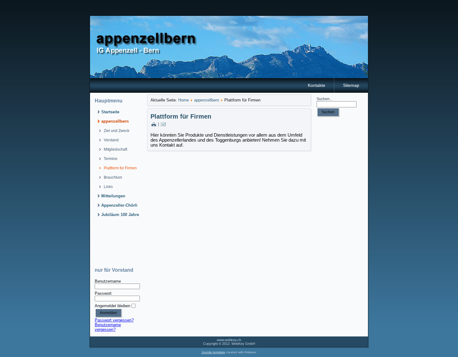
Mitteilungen (113, 196)
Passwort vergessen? (114, 320)
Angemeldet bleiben (112, 305)
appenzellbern (115, 121)
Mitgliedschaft (115, 149)
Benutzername (108, 281)
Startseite (110, 112)
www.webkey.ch (229, 340)
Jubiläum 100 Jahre (120, 214)
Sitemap (351, 85)
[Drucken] (154, 124)
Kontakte (316, 85)
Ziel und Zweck (116, 131)
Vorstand (111, 140)
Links (108, 187)
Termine (110, 159)
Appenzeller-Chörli (119, 205)
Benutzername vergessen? (108, 327)
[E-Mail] (163, 124)
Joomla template (213, 352)
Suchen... (324, 99)
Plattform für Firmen (120, 168)
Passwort (103, 293)
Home (183, 100)
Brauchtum (113, 177)
